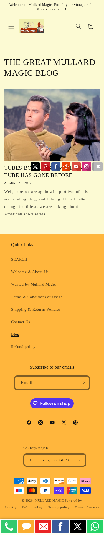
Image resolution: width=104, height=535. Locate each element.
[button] (11, 26)
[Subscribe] (83, 382)
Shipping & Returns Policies (35, 309)
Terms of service (87, 507)
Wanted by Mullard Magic (33, 284)
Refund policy (23, 347)
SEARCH (19, 259)
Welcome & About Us (30, 272)
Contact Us (20, 322)
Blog (15, 334)
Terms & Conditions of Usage (36, 297)
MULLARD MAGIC (49, 500)
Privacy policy (59, 507)
